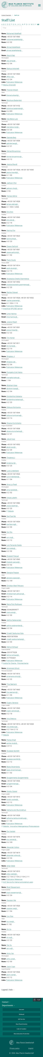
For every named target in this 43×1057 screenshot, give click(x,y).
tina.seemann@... (12, 692)
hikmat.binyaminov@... (14, 157)
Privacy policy (15, 1048)
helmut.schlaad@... (13, 655)
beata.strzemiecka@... (14, 770)
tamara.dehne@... (12, 204)
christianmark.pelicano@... (15, 594)
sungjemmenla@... (13, 784)
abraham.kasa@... (12, 389)
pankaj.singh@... (12, 743)
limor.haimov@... (12, 317)
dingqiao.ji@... (11, 362)
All (38, 24)
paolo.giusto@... (12, 268)
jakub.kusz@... (11, 447)
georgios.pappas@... (13, 578)
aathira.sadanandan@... (14, 626)
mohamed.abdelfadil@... (15, 40)
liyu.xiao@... (10, 922)
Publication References (14, 82)
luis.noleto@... (11, 548)
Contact (5, 1002)
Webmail (21, 1014)
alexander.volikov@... (13, 855)
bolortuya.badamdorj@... (15, 108)
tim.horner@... (11, 346)
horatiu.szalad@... (12, 800)
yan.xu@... (10, 948)
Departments (8, 1005)
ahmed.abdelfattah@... (14, 50)
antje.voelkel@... (12, 874)
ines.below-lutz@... (13, 127)
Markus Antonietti (9, 85)
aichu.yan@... (11, 959)
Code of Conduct (21, 1029)
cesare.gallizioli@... (13, 252)
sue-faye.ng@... (11, 524)
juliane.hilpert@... (12, 330)
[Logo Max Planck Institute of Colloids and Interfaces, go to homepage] (18, 5)
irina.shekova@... (12, 727)
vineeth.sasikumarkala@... (15, 639)
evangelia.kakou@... (13, 378)
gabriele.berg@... (12, 143)
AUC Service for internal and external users (18, 882)
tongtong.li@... (11, 463)
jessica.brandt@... (12, 172)
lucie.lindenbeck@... (13, 477)
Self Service (21, 1019)
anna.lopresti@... (12, 490)
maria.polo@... (11, 612)
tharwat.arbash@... (13, 95)
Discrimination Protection (21, 1033)
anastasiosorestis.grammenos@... (18, 285)
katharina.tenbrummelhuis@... (17, 818)
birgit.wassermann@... (14, 893)
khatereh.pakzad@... (13, 562)
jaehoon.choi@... (12, 188)
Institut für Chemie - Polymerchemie (15, 663)
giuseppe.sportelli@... (14, 759)
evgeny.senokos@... (13, 711)
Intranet (21, 1009)
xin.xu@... (9, 937)
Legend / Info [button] (7, 990)
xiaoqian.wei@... (12, 908)
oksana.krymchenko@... (14, 431)
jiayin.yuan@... (11, 975)
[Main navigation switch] (39, 5)
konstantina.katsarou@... (15, 400)
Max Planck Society (21, 1024)
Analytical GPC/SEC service (12, 309)
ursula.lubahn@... (12, 506)
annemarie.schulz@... (14, 676)
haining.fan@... (11, 239)
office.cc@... (10, 77)
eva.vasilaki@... (11, 840)
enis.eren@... (10, 220)
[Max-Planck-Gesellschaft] (12, 1042)
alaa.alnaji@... (11, 61)
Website (11, 511)
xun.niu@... (10, 537)
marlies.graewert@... (13, 301)
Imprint (30, 1048)
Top (38, 1000)
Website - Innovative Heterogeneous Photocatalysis (21, 826)
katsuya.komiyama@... (14, 415)
